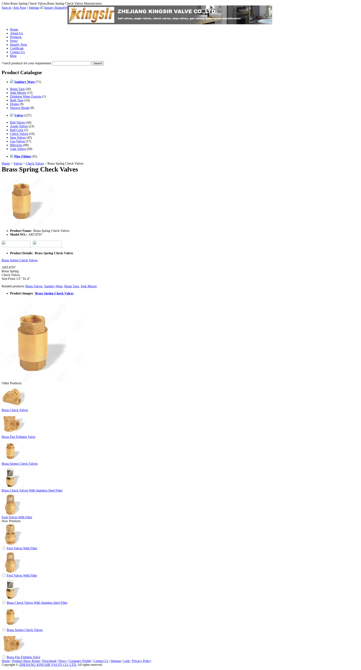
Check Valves (19, 134)
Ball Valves (17, 122)
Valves (17, 163)
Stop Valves (18, 137)
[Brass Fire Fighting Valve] (13, 654)
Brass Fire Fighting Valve (18, 437)
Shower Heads (19, 108)
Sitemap (34, 7)
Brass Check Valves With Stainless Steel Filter (32, 490)
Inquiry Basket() (55, 7)
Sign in (6, 7)
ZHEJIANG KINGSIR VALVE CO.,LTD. (48, 664)
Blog (13, 56)
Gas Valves (17, 141)
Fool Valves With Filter (17, 517)
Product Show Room (26, 661)
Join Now (19, 7)
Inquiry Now (18, 44)
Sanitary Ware (53, 286)
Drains (14, 104)
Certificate (17, 48)
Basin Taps (17, 89)
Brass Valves (33, 286)
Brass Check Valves (15, 410)
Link (126, 661)
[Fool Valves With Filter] (13, 545)
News (14, 41)
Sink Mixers (18, 92)
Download (49, 661)
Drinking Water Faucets (25, 96)
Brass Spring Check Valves (20, 260)
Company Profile (80, 661)
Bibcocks (16, 145)
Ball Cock (16, 130)
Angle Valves (19, 126)
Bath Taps (16, 100)
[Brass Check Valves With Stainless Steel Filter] (13, 599)
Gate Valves (18, 149)
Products (16, 37)
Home (14, 29)
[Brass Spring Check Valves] (13, 626)
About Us (16, 33)
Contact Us (17, 52)
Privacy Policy (141, 661)
